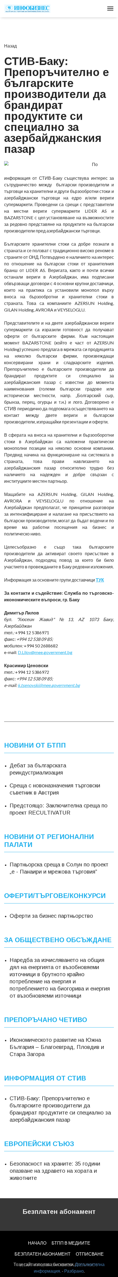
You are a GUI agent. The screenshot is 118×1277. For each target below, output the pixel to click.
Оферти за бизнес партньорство (51, 916)
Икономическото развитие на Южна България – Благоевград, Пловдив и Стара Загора (57, 1047)
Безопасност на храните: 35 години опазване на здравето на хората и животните (55, 1171)
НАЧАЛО (37, 1242)
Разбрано (74, 1270)
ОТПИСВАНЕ (90, 1253)
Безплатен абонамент (59, 1211)
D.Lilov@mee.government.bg (45, 652)
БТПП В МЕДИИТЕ (71, 1242)
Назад (10, 45)
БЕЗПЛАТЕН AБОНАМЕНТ (43, 1253)
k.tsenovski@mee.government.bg (49, 685)
